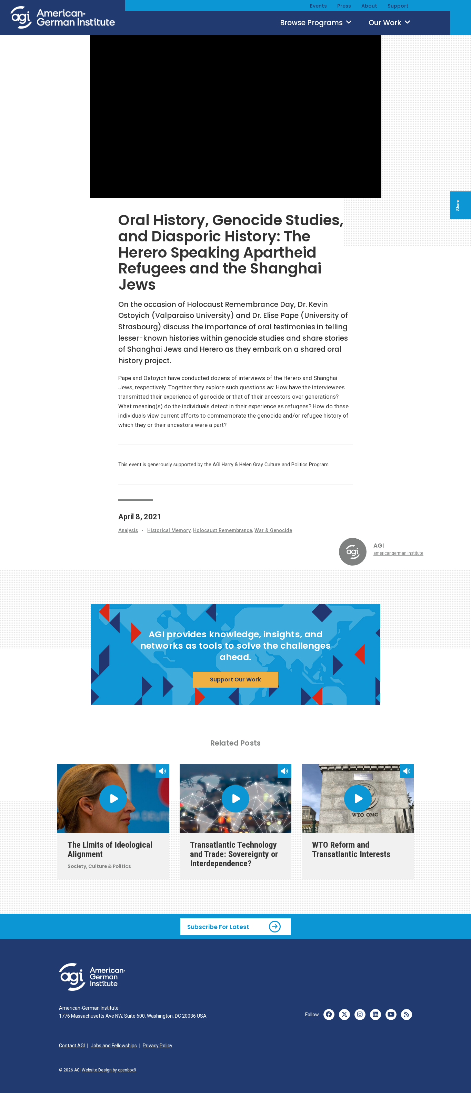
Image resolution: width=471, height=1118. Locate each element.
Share (457, 205)
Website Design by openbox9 (109, 1070)
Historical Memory (169, 530)
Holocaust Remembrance (222, 530)
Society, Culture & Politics (99, 866)
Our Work (386, 23)
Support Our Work (235, 679)
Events (318, 5)
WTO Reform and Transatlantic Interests (351, 849)
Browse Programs (312, 23)
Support (398, 5)
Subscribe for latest (218, 927)
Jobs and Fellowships (114, 1045)
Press (344, 5)
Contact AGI (72, 1045)
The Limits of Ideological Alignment (110, 849)
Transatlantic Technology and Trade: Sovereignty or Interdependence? (234, 854)
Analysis (128, 530)
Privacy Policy (157, 1045)
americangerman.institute (398, 553)
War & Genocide (273, 530)
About (369, 5)
